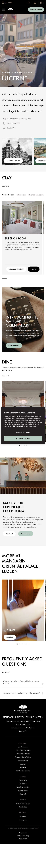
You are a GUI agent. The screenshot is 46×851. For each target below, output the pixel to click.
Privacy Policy (31, 426)
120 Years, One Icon (13, 160)
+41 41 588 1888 (13, 123)
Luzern (9, 3)
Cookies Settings (23, 432)
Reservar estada (36, 9)
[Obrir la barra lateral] (3, 9)
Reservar (34, 269)
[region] (23, 425)
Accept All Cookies (23, 438)
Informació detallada (16, 269)
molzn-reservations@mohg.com (19, 118)
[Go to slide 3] (24, 445)
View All (4, 186)
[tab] (8, 195)
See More (9, 637)
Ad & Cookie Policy (18, 426)
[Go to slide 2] (23, 231)
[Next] (38, 217)
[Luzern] (10, 9)
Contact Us (11, 128)
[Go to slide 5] (26, 644)
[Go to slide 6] (29, 644)
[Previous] (7, 217)
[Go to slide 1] (21, 231)
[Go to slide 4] (26, 445)
